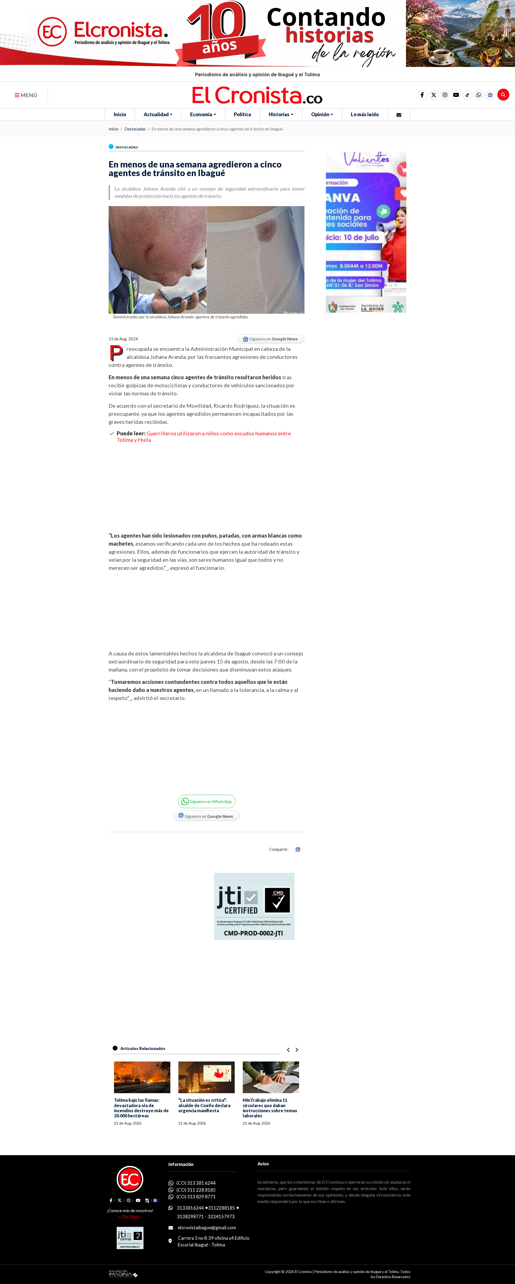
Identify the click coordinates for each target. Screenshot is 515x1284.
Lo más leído (365, 114)
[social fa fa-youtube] (456, 95)
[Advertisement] (206, 487)
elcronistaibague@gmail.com (207, 1227)
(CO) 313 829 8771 (196, 1196)
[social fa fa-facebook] (422, 95)
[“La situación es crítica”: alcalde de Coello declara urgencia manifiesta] (206, 1077)
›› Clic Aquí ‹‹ (130, 1217)
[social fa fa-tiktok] (467, 95)
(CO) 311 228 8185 (196, 1190)
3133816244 (190, 1208)
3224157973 (221, 1216)
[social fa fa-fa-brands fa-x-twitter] (434, 95)
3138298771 (190, 1216)
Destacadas (135, 128)
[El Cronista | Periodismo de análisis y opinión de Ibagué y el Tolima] (257, 94)
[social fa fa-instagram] (445, 95)
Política (242, 114)
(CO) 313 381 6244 (196, 1183)
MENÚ (28, 95)
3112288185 (221, 1208)
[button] (479, 95)
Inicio (120, 114)
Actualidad (156, 114)
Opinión (320, 114)
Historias (279, 114)
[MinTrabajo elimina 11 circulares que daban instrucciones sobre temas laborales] (271, 1077)
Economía (201, 114)
